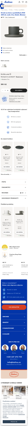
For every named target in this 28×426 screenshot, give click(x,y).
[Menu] (1, 2)
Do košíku (18, 90)
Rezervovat (19, 76)
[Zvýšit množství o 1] (8, 90)
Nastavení (5, 417)
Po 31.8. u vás (5, 74)
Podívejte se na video (14, 101)
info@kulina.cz (14, 362)
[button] (6, 231)
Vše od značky (5, 174)
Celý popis (22, 55)
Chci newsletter (14, 307)
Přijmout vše (14, 421)
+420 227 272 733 (14, 357)
